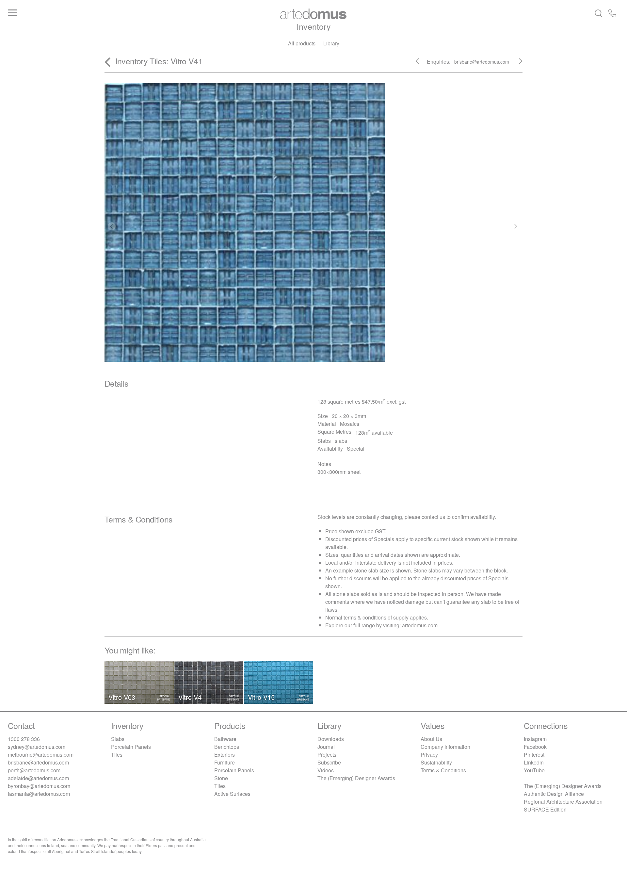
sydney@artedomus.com (36, 746)
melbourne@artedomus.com (40, 754)
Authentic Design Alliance (554, 793)
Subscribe (329, 762)
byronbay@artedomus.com (39, 786)
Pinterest (534, 754)
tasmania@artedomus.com (39, 793)
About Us (431, 739)
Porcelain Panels (131, 746)
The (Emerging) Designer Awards (356, 778)
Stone (221, 778)
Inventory (314, 26)
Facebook (535, 746)
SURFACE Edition (545, 809)
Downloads (330, 739)
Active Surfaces (232, 793)
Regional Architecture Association (563, 801)
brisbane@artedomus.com (38, 762)
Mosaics (349, 423)
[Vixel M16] (421, 63)
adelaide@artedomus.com (38, 778)
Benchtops (226, 746)
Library (331, 43)
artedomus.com (420, 625)
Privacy (429, 754)
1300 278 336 (24, 739)
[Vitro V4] (516, 63)
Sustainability (436, 762)
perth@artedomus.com (34, 770)
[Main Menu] (110, 13)
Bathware (225, 739)
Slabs (117, 739)
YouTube (534, 770)
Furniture (224, 762)
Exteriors (224, 754)
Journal (326, 746)
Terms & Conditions (443, 770)
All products (301, 43)
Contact (21, 725)
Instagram (535, 739)
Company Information (445, 746)
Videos (325, 770)
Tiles (158, 61)
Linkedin (534, 762)
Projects (326, 754)
